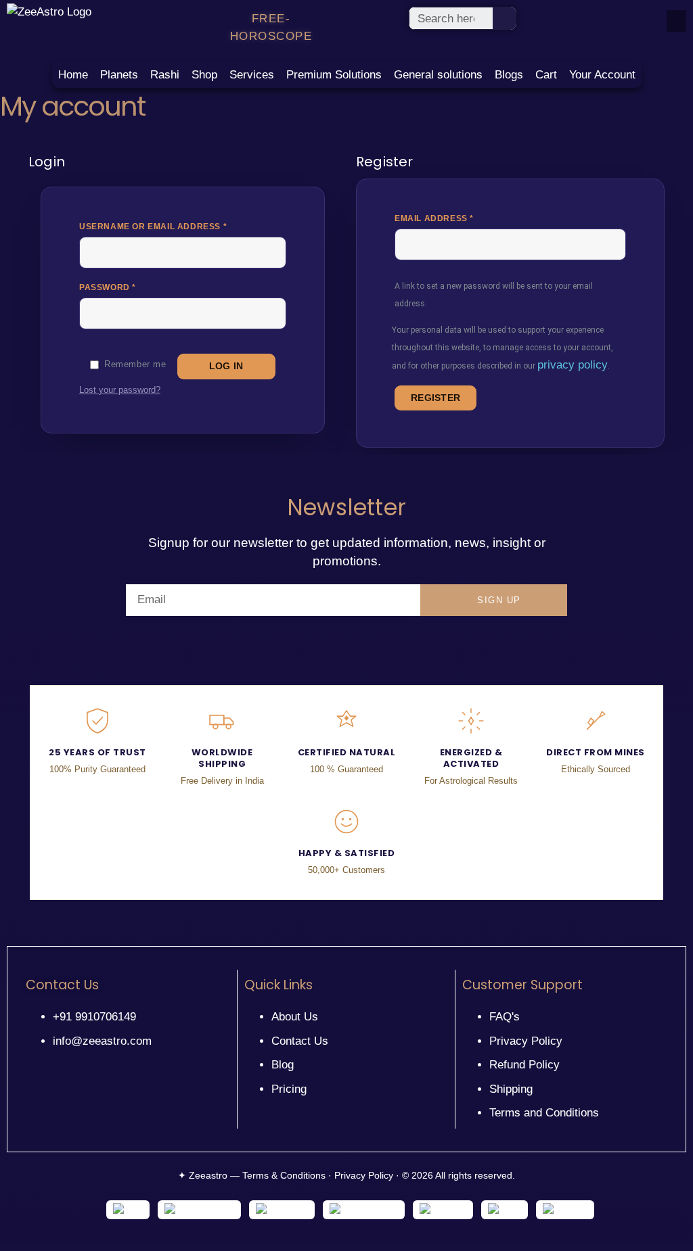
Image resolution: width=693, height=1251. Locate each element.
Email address (457, 217)
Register (435, 398)
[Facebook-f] (31, 1060)
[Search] (504, 18)
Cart (546, 74)
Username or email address (176, 226)
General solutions (438, 74)
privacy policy (572, 364)
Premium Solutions (334, 74)
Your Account (602, 74)
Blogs (509, 74)
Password (130, 286)
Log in (226, 366)
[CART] (675, 20)
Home (73, 74)
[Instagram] (50, 1060)
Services (251, 74)
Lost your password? (119, 390)
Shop (204, 74)
